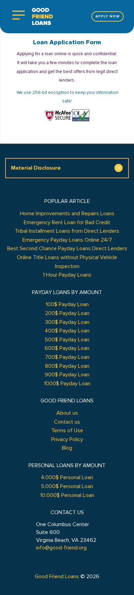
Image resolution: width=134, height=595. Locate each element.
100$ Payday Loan (67, 304)
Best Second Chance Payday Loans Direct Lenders (67, 248)
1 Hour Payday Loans (67, 274)
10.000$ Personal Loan (67, 495)
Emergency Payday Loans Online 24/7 (67, 239)
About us (67, 413)
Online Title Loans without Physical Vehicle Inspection (67, 262)
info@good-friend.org (61, 547)
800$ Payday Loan (67, 366)
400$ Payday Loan (67, 330)
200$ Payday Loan (67, 313)
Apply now (108, 16)
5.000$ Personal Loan (67, 486)
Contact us (67, 421)
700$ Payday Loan (67, 357)
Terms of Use (67, 430)
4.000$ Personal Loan (67, 477)
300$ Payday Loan (67, 322)
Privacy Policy (67, 439)
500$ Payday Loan (67, 339)
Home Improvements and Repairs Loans (67, 213)
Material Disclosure (36, 168)
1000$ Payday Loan (67, 383)
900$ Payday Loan (67, 374)
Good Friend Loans (57, 576)
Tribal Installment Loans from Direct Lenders (67, 231)
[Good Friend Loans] (42, 16)
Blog (67, 448)
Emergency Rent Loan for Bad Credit (67, 222)
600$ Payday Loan (67, 348)
